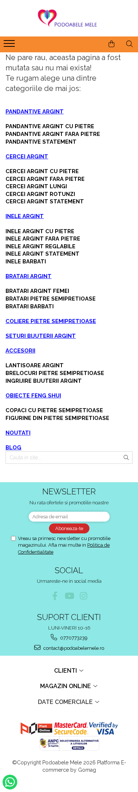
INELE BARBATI (26, 261)
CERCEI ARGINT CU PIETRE (42, 171)
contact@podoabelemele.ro (73, 648)
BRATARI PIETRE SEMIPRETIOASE (51, 298)
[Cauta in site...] (129, 43)
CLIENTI (66, 670)
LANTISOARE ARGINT (35, 365)
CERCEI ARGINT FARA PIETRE (45, 179)
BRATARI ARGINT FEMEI (37, 291)
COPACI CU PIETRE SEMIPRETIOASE (54, 410)
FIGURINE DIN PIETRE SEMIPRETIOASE (57, 418)
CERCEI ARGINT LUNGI (36, 186)
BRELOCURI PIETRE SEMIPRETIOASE (55, 373)
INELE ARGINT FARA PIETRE (43, 238)
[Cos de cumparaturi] (111, 43)
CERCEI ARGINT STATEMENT (45, 201)
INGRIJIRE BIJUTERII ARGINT (44, 381)
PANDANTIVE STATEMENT (41, 142)
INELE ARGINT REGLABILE (40, 246)
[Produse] (10, 45)
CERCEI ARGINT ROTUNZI (40, 194)
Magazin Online (66, 686)
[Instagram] (83, 595)
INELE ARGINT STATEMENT (42, 253)
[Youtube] (69, 595)
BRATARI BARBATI (30, 306)
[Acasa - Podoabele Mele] (69, 18)
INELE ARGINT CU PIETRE (40, 231)
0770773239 (73, 638)
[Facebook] (54, 595)
